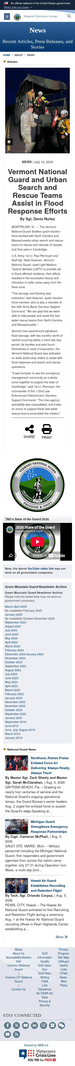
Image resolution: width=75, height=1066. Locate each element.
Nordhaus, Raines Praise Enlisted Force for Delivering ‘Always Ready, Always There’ (50, 765)
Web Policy (63, 983)
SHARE (29, 436)
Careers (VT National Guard (18, 979)
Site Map (63, 957)
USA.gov (63, 961)
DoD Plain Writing (44, 975)
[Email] (7, 1035)
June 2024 (11, 634)
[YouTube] (25, 1026)
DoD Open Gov (44, 967)
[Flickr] (52, 1026)
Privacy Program (63, 951)
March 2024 (12, 646)
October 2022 (13, 710)
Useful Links (64, 967)
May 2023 (11, 682)
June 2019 (11, 726)
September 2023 (15, 666)
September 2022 (15, 714)
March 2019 (12, 734)
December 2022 (15, 702)
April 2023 (11, 686)
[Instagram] (43, 1026)
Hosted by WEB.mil (36, 1045)
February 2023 (14, 694)
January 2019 (13, 738)
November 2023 (15, 658)
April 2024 (11, 642)
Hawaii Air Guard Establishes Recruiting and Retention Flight (48, 885)
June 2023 (11, 678)
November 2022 (15, 706)
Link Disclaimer (44, 987)
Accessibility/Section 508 (18, 959)
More (60, 936)
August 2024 (13, 626)
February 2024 (14, 650)
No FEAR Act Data (44, 995)
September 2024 (15, 622)
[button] (18, 7)
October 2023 (13, 662)
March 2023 (12, 690)
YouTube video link (41, 568)
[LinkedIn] (34, 1026)
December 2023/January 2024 (24, 654)
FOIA (44, 981)
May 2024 (11, 638)
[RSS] (16, 1035)
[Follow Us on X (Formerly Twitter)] (16, 1026)
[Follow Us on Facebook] (7, 1026)
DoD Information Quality (45, 957)
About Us (18, 953)
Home (18, 949)
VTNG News (64, 975)
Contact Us (19, 989)
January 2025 (13, 614)
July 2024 (11, 630)
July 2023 (11, 674)
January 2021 (13, 718)
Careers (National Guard (18, 967)
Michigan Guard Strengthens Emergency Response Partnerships (49, 826)
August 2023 (13, 670)
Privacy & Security (45, 1003)
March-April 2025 (16, 606)
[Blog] (61, 1026)
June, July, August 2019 (20, 730)
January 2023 (13, 698)
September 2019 (15, 722)
